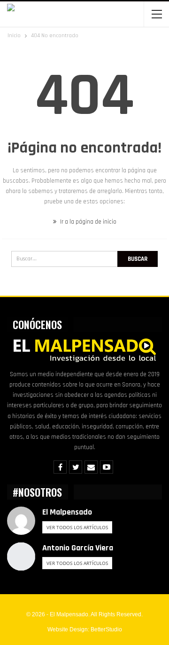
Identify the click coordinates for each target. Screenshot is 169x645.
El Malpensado (67, 512)
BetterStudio (106, 629)
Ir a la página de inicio (87, 222)
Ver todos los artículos (77, 527)
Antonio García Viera (77, 547)
